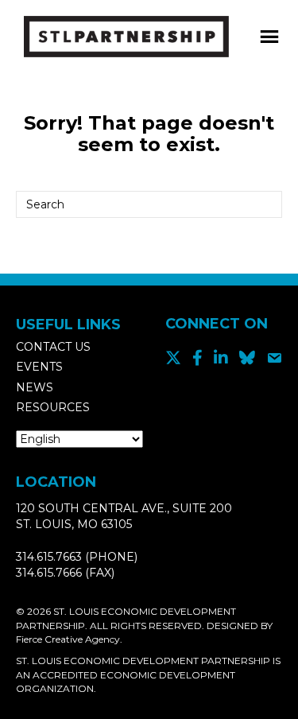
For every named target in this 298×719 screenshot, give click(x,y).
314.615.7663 (49, 557)
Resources (53, 407)
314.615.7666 (49, 572)
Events (39, 367)
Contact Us (53, 347)
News (34, 387)
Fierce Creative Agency (68, 639)
